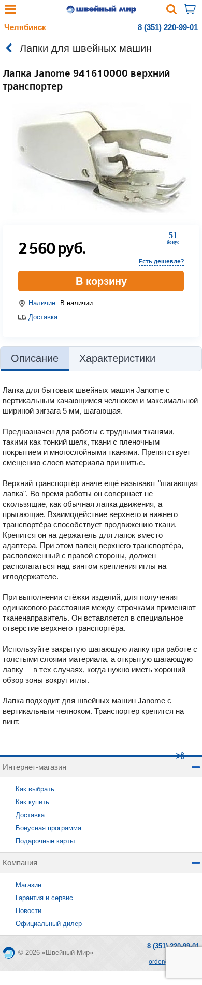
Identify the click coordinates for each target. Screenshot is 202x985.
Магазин (28, 885)
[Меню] (10, 12)
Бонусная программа (48, 828)
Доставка (42, 317)
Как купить (32, 802)
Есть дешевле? (161, 261)
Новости (28, 911)
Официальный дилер (49, 924)
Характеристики (117, 358)
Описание (35, 358)
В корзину (101, 281)
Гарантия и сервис (44, 898)
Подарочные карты (45, 841)
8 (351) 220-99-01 (168, 27)
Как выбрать (35, 789)
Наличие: (42, 303)
